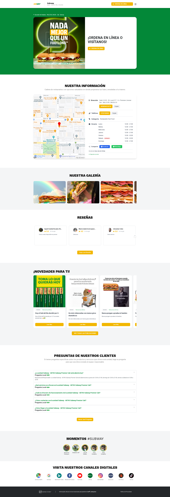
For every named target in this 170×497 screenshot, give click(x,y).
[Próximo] (135, 192)
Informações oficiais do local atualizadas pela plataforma (77, 491)
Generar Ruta (106, 106)
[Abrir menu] (135, 4)
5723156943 (105, 113)
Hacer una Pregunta (85, 419)
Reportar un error (94, 154)
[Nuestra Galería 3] (117, 192)
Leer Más (49, 324)
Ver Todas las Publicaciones (85, 333)
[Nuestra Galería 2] (83, 192)
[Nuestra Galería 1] (49, 192)
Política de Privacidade (126, 491)
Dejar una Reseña (85, 252)
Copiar (117, 106)
